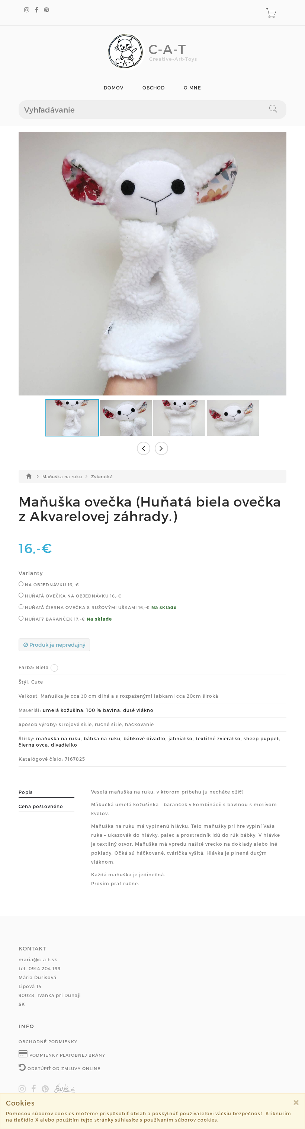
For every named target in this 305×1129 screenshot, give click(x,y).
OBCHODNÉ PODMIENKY (48, 1041)
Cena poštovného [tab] (41, 806)
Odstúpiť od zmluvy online (63, 1068)
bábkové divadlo (144, 738)
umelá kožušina (63, 710)
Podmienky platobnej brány (66, 1055)
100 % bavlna (103, 710)
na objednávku (51, 584)
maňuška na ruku (58, 738)
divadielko (64, 744)
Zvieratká (102, 476)
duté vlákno (138, 710)
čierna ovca (33, 744)
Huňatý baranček (54, 618)
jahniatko (180, 738)
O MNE (192, 87)
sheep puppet (261, 738)
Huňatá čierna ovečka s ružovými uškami (86, 607)
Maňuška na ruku (63, 476)
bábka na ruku (102, 738)
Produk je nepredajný (56, 644)
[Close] (296, 1102)
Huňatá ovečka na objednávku (72, 595)
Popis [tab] (26, 792)
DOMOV (113, 87)
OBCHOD (153, 87)
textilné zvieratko (218, 738)
